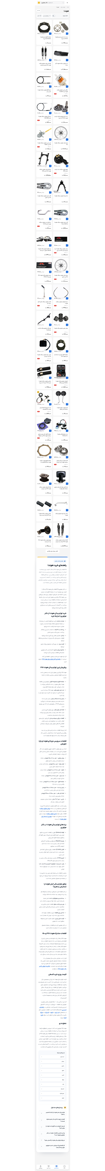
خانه (68, 7)
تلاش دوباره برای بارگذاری (52, 551)
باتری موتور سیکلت (52, 814)
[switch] (60, 16)
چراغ (42, 1012)
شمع (52, 1012)
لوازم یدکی (63, 7)
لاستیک (47, 1012)
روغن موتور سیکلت (45, 808)
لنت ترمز (57, 1012)
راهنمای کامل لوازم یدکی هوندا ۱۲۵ (51, 659)
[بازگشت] (67, 2)
